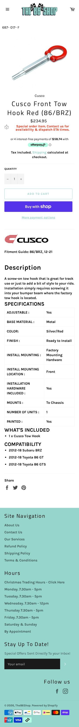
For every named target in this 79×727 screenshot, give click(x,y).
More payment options (38, 217)
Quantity (10, 168)
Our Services (14, 539)
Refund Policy (15, 546)
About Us (11, 525)
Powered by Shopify (44, 705)
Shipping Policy (17, 553)
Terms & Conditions (20, 560)
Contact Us (13, 532)
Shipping (39, 152)
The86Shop (23, 705)
